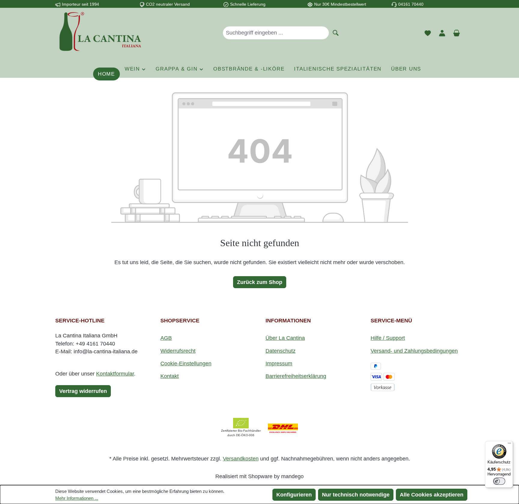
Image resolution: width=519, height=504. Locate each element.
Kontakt (169, 376)
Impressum (279, 364)
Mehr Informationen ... (76, 498)
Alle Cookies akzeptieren (431, 495)
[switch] (499, 481)
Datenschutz (281, 351)
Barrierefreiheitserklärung (296, 376)
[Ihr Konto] (442, 33)
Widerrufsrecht (178, 351)
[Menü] (509, 444)
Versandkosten (241, 459)
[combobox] (276, 32)
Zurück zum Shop (259, 282)
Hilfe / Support (388, 338)
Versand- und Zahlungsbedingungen (414, 351)
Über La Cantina (285, 338)
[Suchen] (336, 32)
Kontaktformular (115, 374)
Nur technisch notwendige (356, 495)
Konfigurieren (294, 495)
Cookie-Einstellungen (185, 364)
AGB (166, 338)
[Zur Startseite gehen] (100, 31)
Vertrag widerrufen (83, 391)
